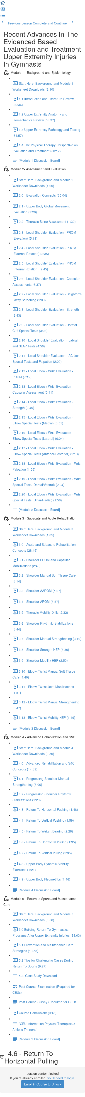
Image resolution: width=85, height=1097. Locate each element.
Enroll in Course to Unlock (42, 1084)
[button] (2, 4)
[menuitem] (2, 10)
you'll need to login (60, 1078)
